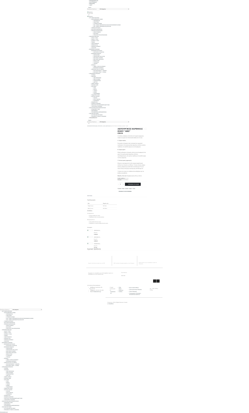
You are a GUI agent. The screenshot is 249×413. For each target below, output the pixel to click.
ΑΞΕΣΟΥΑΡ (93, 47)
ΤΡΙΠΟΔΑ (95, 63)
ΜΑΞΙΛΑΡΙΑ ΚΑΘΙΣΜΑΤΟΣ (96, 29)
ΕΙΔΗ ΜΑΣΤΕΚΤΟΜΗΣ (94, 113)
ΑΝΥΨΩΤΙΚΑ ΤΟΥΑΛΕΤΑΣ (98, 52)
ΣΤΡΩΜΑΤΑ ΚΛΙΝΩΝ (97, 23)
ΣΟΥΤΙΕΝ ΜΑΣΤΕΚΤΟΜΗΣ (97, 114)
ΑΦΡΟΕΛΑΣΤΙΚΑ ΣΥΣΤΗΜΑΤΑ (97, 69)
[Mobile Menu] (87, 10)
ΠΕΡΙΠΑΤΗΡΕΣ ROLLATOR (99, 56)
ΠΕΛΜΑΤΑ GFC (94, 102)
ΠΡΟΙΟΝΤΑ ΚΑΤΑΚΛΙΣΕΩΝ (96, 30)
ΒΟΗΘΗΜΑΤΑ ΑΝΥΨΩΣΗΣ (96, 50)
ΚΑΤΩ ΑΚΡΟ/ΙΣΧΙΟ (125, 179)
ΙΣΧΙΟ (94, 87)
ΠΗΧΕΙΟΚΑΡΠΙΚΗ (97, 80)
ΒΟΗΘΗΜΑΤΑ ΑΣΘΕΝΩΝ (94, 49)
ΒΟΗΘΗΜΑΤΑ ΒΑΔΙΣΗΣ (96, 53)
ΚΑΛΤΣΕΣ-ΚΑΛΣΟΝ (95, 96)
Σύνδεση (120, 291)
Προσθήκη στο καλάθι (133, 184)
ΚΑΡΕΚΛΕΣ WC (94, 44)
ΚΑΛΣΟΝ (95, 97)
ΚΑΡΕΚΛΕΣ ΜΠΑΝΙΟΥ (96, 46)
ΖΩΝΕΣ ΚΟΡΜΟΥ (95, 83)
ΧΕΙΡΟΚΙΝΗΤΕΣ (96, 20)
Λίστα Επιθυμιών (93, 2)
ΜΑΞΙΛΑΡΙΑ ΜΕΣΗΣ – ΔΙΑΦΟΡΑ (100, 70)
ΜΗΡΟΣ (95, 89)
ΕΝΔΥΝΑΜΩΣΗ (94, 110)
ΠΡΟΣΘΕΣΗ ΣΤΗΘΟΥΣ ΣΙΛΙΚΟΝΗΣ (98, 116)
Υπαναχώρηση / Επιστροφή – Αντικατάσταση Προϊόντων (135, 294)
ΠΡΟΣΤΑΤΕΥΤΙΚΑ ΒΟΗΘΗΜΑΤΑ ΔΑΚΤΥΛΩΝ (100, 104)
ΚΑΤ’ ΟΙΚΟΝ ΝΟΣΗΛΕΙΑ (94, 17)
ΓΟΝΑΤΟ (95, 90)
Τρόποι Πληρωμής (133, 291)
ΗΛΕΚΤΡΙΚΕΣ (96, 22)
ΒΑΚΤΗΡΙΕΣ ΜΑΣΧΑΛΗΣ (98, 59)
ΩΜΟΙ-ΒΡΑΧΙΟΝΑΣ (97, 77)
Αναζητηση (121, 290)
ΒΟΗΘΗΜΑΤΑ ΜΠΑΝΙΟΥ (98, 67)
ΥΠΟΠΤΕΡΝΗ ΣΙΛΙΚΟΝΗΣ (96, 106)
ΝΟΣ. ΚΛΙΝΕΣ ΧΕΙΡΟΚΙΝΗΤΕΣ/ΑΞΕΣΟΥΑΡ (102, 26)
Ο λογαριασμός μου (112, 292)
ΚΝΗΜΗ (95, 92)
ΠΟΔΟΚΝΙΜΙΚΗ (96, 93)
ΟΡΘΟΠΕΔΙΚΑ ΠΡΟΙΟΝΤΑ (94, 73)
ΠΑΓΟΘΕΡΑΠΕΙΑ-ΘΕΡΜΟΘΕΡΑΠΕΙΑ (98, 112)
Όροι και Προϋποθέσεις (134, 287)
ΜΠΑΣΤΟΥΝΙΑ (96, 60)
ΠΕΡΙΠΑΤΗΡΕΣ (96, 54)
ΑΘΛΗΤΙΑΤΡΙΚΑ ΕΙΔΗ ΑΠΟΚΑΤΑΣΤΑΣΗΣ (97, 107)
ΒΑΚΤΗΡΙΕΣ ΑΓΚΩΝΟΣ (98, 57)
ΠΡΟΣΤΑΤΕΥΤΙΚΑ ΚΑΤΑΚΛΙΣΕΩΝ (100, 34)
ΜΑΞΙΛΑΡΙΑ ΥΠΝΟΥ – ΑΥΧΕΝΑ (99, 72)
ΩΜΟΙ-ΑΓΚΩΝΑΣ (96, 79)
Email (134, 188)
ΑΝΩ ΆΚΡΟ (93, 76)
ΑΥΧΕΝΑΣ (93, 74)
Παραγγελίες (92, 3)
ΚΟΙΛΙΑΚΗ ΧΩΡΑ (94, 84)
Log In (90, 4)
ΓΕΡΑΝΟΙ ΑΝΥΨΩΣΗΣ (95, 27)
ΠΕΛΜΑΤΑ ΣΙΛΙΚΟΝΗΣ (96, 103)
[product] (90, 232)
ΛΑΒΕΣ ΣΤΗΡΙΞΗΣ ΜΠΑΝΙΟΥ (99, 66)
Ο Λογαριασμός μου (93, 0)
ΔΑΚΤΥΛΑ (95, 82)
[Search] (130, 9)
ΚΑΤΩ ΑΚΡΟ (93, 86)
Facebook (119, 188)
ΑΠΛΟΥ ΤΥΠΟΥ (94, 37)
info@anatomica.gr (97, 291)
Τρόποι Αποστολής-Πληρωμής (135, 289)
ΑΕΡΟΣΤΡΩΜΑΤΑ (97, 32)
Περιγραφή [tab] (89, 195)
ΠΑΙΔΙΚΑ (93, 42)
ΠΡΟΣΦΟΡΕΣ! (93, 117)
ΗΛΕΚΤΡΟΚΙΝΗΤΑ (95, 43)
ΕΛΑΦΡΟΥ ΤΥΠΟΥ (95, 40)
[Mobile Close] (0, 307)
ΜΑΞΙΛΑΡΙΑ (95, 33)
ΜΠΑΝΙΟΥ (93, 64)
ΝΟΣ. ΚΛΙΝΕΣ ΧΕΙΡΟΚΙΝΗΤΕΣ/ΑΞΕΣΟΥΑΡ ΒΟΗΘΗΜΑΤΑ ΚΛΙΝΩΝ (107, 24)
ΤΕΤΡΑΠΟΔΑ (96, 62)
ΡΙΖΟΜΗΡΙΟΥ (96, 100)
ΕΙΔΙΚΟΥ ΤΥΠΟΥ (94, 39)
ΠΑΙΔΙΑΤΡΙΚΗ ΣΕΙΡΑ (95, 94)
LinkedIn (126, 188)
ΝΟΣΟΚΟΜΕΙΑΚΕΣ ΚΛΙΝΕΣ (97, 19)
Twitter (123, 188)
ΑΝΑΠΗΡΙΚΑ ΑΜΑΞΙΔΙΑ (94, 36)
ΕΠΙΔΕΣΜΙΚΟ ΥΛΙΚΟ (95, 109)
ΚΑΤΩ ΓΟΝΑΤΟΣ (96, 99)
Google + (130, 188)
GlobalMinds (111, 303)
